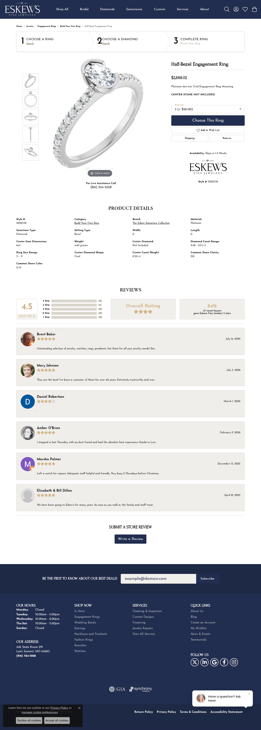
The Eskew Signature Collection (151, 223)
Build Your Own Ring (70, 26)
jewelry (29, 26)
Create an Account (203, 622)
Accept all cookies (57, 720)
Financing (139, 622)
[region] (100, 117)
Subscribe (207, 578)
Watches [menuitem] (80, 651)
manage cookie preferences (40, 712)
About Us (197, 611)
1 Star (46, 317)
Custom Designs (143, 617)
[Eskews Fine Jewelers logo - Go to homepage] (22, 9)
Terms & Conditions (193, 712)
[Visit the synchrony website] (140, 689)
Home (19, 26)
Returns (227, 138)
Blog (194, 617)
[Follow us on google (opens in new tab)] (214, 662)
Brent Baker (46, 334)
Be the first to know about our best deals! (79, 578)
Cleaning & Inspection (147, 611)
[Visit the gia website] (117, 689)
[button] (226, 9)
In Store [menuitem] (79, 611)
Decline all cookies (29, 720)
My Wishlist (198, 628)
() (100, 301)
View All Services (144, 634)
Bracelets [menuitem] (80, 645)
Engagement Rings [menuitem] (87, 617)
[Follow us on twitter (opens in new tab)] (195, 662)
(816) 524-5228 (101, 187)
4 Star (46, 305)
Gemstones (134, 9)
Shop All (62, 9)
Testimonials (199, 639)
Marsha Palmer (49, 459)
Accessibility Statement (226, 712)
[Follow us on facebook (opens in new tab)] (224, 662)
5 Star (46, 301)
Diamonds (107, 9)
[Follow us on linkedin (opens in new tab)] (204, 662)
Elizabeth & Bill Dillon (54, 490)
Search (30, 43)
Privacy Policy (166, 712)
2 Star (46, 313)
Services (182, 9)
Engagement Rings (47, 26)
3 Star (46, 309)
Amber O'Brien (48, 428)
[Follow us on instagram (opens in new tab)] (234, 662)
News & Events (200, 634)
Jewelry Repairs (143, 628)
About (204, 9)
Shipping (190, 138)
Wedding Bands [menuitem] (85, 622)
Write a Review (130, 539)
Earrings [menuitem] (79, 628)
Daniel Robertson (50, 397)
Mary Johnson (48, 365)
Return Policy (143, 712)
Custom (159, 9)
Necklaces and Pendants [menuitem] (90, 634)
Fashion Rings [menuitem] (83, 639)
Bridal (84, 9)
